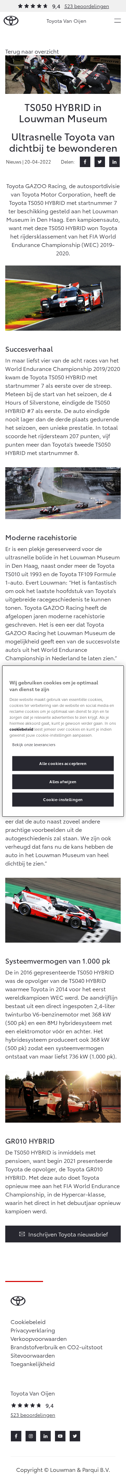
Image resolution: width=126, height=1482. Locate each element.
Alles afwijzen (63, 781)
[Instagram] (30, 1436)
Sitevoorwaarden (32, 1355)
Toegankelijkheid (32, 1363)
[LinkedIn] (114, 161)
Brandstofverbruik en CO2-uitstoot (56, 1347)
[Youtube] (60, 1436)
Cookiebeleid (28, 1321)
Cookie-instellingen (63, 799)
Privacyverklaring (32, 1330)
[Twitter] (99, 161)
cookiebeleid (21, 729)
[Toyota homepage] (11, 21)
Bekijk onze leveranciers (33, 744)
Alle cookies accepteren (62, 763)
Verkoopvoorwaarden (38, 1338)
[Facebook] (85, 161)
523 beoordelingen (86, 5)
